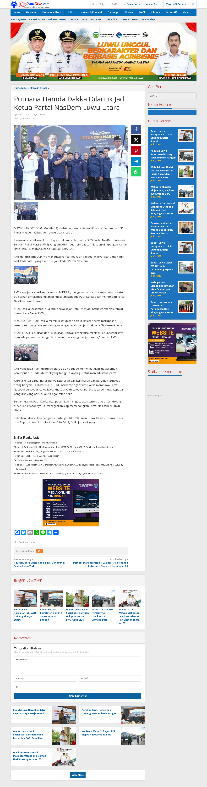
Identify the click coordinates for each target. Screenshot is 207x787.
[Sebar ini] (136, 129)
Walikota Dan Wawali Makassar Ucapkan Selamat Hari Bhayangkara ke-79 (129, 616)
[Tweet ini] (136, 139)
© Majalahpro (155, 395)
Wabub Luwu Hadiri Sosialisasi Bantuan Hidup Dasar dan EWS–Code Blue (28, 735)
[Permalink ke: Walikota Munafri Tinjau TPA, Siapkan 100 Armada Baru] (103, 598)
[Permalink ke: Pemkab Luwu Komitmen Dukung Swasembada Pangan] (51, 598)
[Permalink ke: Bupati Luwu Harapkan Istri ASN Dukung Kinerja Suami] (25, 598)
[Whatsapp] (136, 171)
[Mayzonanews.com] (30, 4)
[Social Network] (192, 4)
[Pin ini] (136, 150)
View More (78, 774)
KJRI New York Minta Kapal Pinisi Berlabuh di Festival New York (39, 563)
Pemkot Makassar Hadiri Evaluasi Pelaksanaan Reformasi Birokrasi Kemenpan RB (100, 563)
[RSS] (39, 551)
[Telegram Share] (136, 161)
